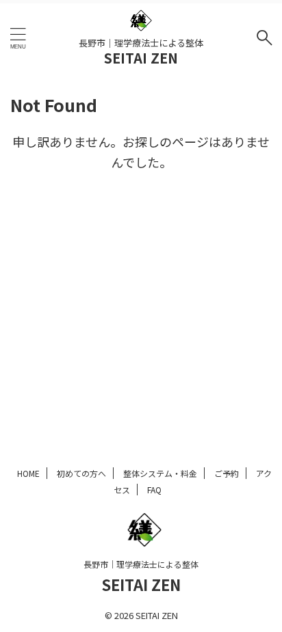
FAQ (154, 489)
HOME (28, 473)
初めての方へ (81, 473)
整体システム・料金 (160, 473)
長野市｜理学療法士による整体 (141, 564)
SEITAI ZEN (141, 58)
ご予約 (226, 473)
